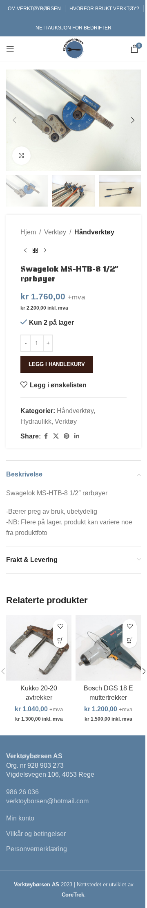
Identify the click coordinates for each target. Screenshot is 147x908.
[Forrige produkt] (25, 251)
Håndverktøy (94, 232)
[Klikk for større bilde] (21, 155)
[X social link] (56, 436)
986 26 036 (22, 792)
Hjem (28, 232)
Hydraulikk (35, 421)
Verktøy (55, 232)
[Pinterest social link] (66, 436)
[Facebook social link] (46, 436)
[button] (14, 120)
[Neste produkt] (45, 251)
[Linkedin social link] (77, 436)
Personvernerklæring (36, 848)
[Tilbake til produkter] (35, 251)
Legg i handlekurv (57, 364)
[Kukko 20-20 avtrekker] (38, 648)
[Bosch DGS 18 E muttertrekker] (108, 648)
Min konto (20, 818)
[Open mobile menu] (10, 48)
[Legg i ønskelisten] (60, 626)
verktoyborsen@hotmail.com (47, 801)
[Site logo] (73, 48)
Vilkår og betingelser (36, 833)
